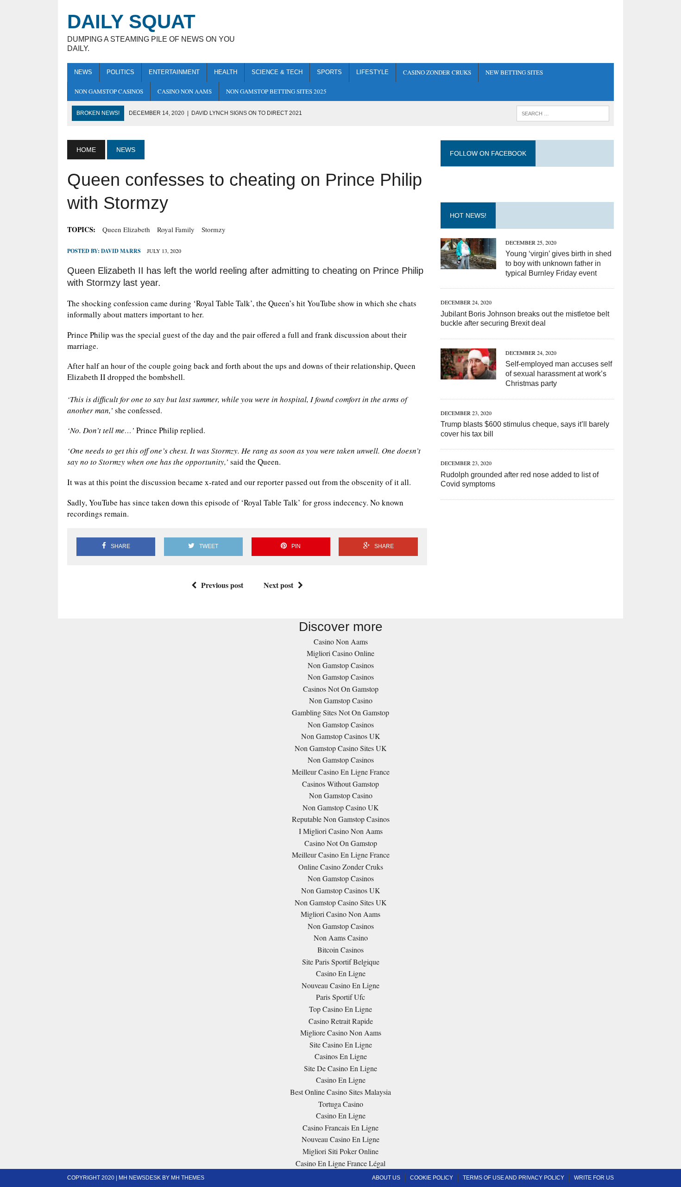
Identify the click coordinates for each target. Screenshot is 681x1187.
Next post (278, 585)
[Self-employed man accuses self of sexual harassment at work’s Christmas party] (468, 374)
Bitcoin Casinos (340, 949)
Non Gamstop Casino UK (341, 807)
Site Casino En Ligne (340, 1044)
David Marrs (121, 251)
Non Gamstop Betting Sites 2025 (276, 91)
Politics (120, 72)
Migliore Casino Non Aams (340, 1032)
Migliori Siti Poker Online (340, 1151)
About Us (386, 1177)
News (83, 72)
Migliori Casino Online (340, 653)
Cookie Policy (431, 1177)
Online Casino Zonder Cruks (340, 866)
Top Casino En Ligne (340, 1009)
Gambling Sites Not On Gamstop (340, 712)
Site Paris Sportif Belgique (340, 961)
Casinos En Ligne (341, 1056)
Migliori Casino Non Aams (340, 914)
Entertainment (174, 72)
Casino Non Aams (185, 91)
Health (225, 72)
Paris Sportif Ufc (340, 997)
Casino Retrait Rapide (341, 1021)
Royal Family (176, 229)
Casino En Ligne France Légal (340, 1163)
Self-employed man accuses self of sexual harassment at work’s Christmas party (558, 373)
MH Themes (187, 1177)
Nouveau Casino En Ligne (340, 985)
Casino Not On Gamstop (340, 843)
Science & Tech (277, 72)
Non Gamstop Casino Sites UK (341, 748)
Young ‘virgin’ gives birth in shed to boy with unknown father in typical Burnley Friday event (558, 263)
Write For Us (594, 1177)
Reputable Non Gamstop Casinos (341, 819)
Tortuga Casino (340, 1104)
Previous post (222, 585)
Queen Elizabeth (126, 229)
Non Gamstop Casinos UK (340, 736)
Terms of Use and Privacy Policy (513, 1177)
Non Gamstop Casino (340, 700)
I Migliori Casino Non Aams (341, 831)
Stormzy (214, 229)
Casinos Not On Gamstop (340, 689)
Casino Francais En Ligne (340, 1127)
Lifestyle (372, 72)
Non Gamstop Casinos (109, 91)
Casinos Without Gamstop (340, 784)
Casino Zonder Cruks (437, 72)
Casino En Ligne (341, 973)
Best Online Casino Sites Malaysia (340, 1092)
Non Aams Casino (341, 937)
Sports (329, 72)
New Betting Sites (514, 72)
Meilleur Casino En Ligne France (341, 772)
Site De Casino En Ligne (340, 1068)
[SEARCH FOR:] (563, 113)
